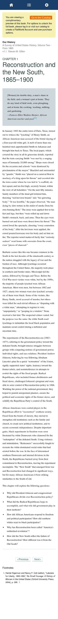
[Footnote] (35, 117)
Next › (37, 559)
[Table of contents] (29, 5)
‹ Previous (22, 559)
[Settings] (47, 5)
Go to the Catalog (41, 17)
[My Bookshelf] (11, 5)
